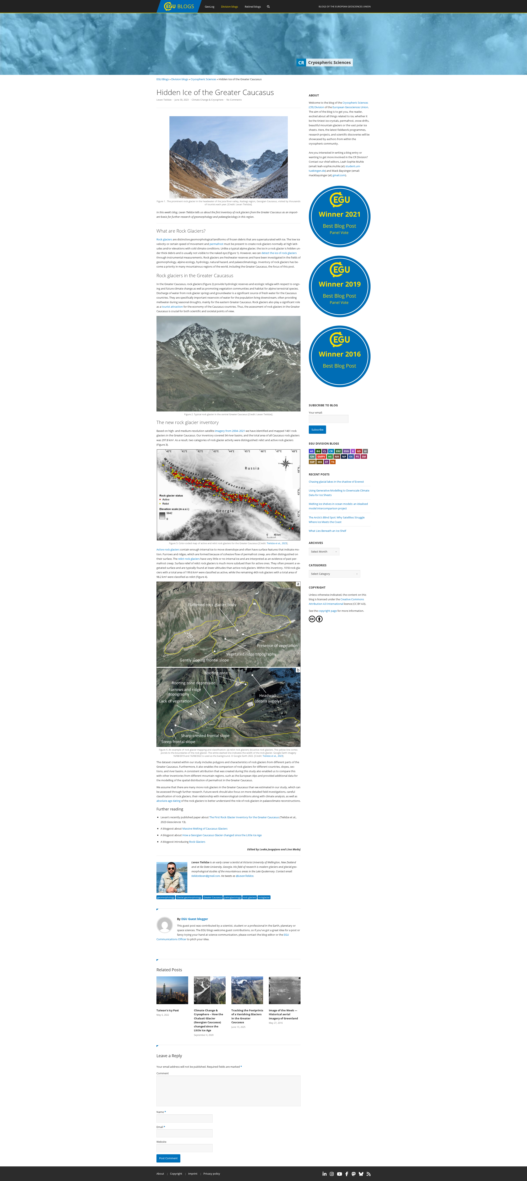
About (160, 1173)
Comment (162, 1073)
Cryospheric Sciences (203, 79)
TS (332, 462)
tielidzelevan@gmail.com (205, 876)
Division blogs (229, 6)
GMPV (321, 456)
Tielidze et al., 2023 (277, 543)
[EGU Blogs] (179, 12)
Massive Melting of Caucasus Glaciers (204, 828)
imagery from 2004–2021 (230, 431)
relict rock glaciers (189, 559)
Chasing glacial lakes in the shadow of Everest (336, 481)
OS (351, 456)
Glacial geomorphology (189, 897)
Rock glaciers (164, 239)
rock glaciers (249, 897)
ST (326, 462)
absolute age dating (168, 801)
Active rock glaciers (168, 549)
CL (324, 451)
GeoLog (209, 6)
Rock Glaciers (197, 842)
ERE (338, 451)
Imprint (192, 1173)
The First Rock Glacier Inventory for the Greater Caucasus (244, 817)
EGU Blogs (162, 79)
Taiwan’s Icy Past (167, 1010)
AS (311, 451)
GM (312, 456)
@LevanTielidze (244, 876)
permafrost (216, 244)
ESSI (346, 451)
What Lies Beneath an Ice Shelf (327, 531)
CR (331, 451)
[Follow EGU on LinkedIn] (324, 1174)
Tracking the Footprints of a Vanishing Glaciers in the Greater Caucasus (247, 1016)
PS (357, 456)
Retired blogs (253, 6)
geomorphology (165, 897)
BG (318, 451)
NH (337, 456)
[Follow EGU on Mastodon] (354, 1174)
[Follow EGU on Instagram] (332, 1174)
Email (159, 1127)
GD (359, 451)
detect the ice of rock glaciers (279, 253)
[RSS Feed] (369, 1174)
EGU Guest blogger (194, 919)
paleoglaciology (232, 897)
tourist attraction (172, 306)
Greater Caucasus (213, 897)
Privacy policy (211, 1173)
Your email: (315, 412)
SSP (312, 462)
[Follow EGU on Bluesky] (361, 1174)
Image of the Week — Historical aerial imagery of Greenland (283, 1014)
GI (365, 451)
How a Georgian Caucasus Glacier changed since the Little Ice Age (222, 835)
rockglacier (264, 897)
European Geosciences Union (353, 6)
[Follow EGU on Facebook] (346, 1174)
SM (364, 456)
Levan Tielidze (163, 99)
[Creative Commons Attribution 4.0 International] (312, 621)
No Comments (234, 99)
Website (161, 1142)
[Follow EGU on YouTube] (339, 1174)
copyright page (327, 611)
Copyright (176, 1173)
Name (160, 1112)
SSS (320, 462)
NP (344, 456)
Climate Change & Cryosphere (207, 99)
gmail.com (339, 175)
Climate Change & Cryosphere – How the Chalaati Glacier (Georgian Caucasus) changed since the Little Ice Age (208, 1020)
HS (330, 456)
